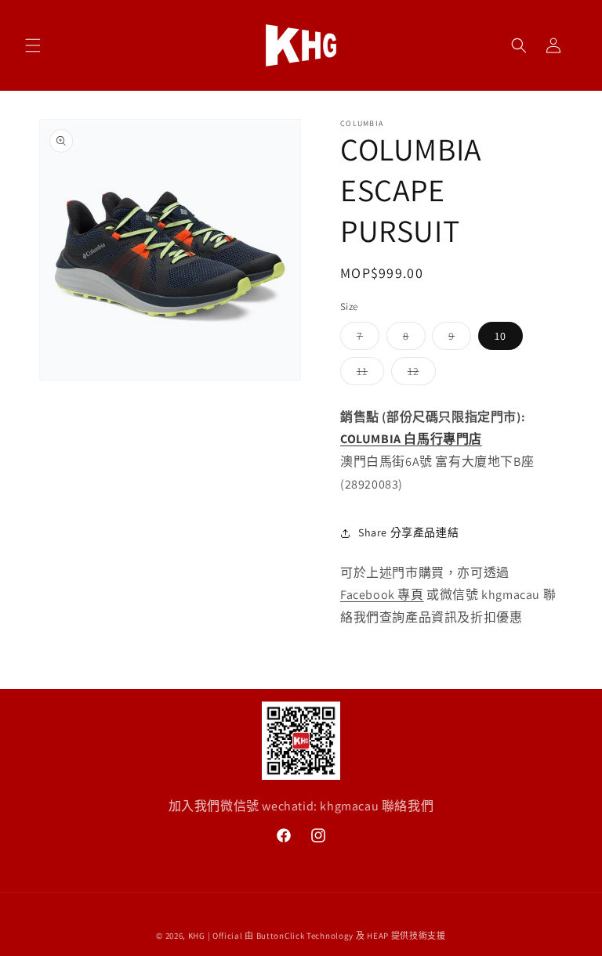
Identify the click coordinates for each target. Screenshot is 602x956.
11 (368, 374)
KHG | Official (215, 935)
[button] (33, 45)
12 (419, 374)
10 (500, 336)
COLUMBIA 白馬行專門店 (411, 439)
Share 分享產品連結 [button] (408, 532)
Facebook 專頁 (382, 594)
